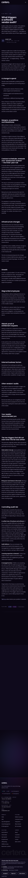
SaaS (8, 47)
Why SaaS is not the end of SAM (11, 664)
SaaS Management (15, 791)
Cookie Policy (4, 876)
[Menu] (25, 2)
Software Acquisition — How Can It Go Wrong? (13, 685)
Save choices (22, 873)
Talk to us (4, 599)
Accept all (5, 873)
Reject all (13, 873)
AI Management (16, 793)
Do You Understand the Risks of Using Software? (13, 710)
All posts (5, 13)
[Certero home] (5, 2)
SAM (3, 47)
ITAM (4, 791)
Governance (15, 47)
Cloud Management (6, 793)
